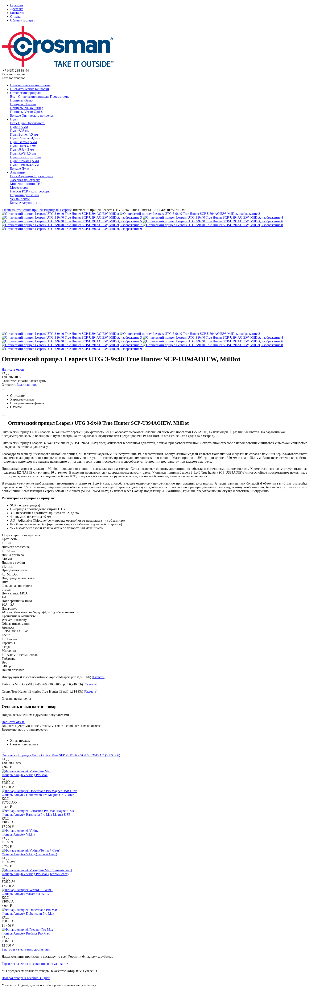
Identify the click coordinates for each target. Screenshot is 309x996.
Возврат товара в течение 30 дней (26, 978)
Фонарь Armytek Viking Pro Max (25, 775)
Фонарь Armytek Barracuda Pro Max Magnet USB (36, 814)
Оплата (15, 16)
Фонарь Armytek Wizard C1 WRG (25, 894)
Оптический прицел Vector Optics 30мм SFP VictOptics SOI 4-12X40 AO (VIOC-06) (61, 755)
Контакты (17, 13)
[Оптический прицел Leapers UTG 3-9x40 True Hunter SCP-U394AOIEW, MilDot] (61, 213)
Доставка (16, 9)
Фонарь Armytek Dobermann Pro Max (28, 913)
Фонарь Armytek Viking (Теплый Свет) (29, 854)
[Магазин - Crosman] (58, 66)
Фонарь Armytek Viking (18, 834)
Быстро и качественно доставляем (26, 949)
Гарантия (16, 5)
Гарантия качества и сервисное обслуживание (35, 963)
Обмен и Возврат (22, 20)
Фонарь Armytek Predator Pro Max (26, 933)
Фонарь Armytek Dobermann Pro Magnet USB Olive (38, 795)
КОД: (5, 373)
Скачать (98, 677)
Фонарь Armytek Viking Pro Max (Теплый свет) (35, 874)
